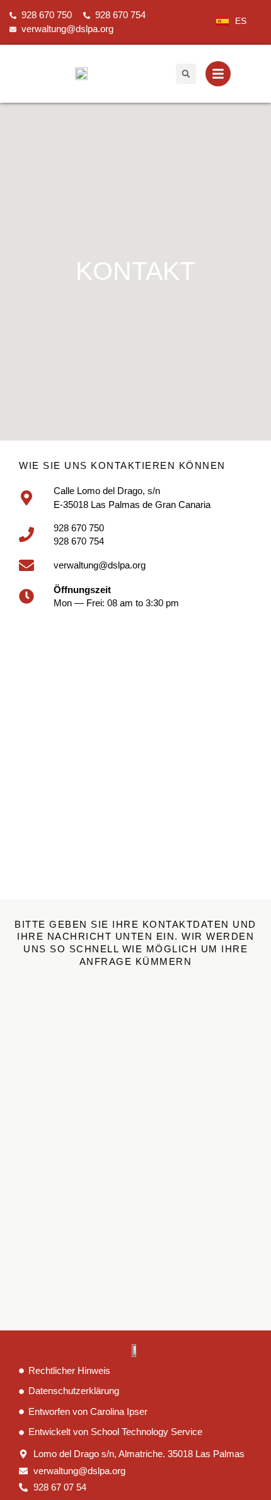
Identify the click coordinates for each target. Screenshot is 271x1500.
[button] (186, 74)
